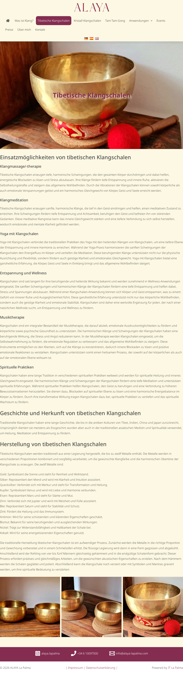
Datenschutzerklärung (100, 668)
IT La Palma (175, 668)
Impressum (76, 668)
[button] (150, 20)
